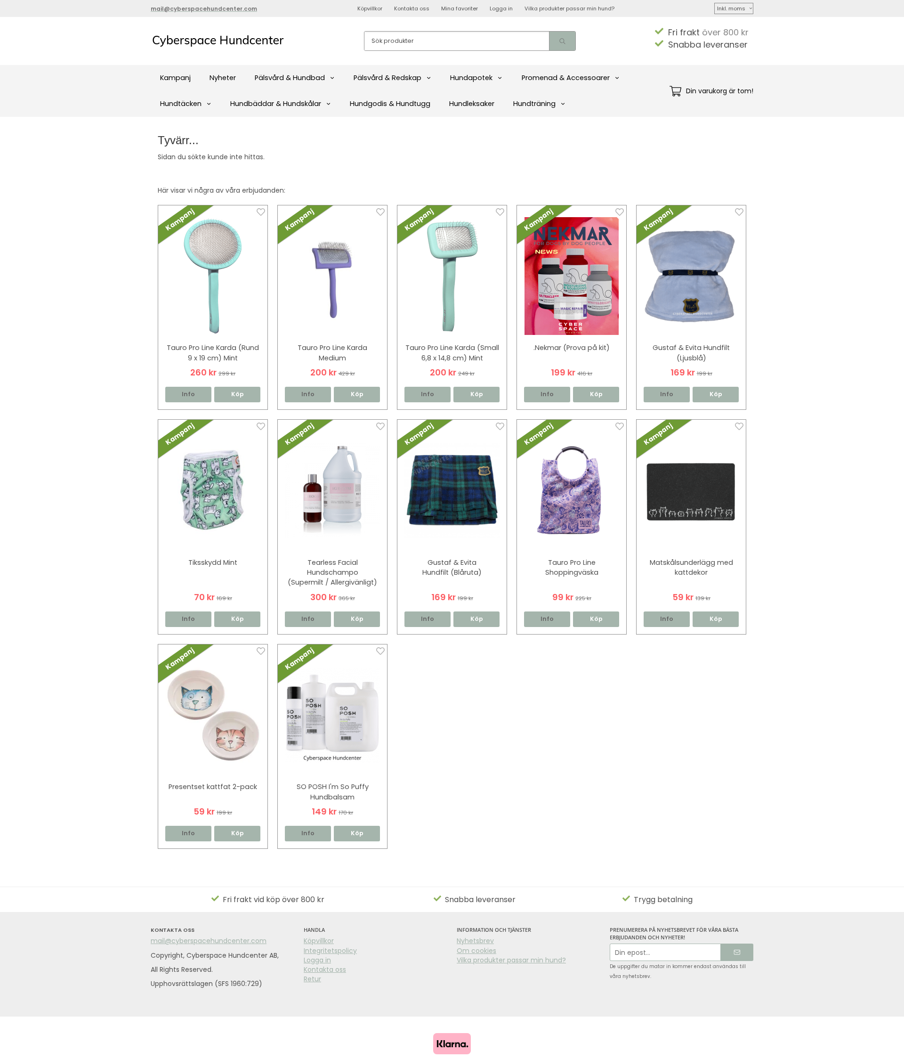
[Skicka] (737, 952)
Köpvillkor (369, 8)
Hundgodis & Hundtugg (390, 103)
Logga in (501, 8)
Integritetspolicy (330, 950)
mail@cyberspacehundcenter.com (208, 940)
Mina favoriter (459, 8)
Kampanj (175, 77)
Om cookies (476, 950)
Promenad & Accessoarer (566, 77)
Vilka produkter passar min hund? (569, 8)
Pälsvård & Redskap (387, 77)
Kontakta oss (411, 8)
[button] (237, 394)
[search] (562, 41)
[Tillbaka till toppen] (740, 1046)
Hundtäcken (181, 103)
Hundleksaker (471, 103)
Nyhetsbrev (475, 940)
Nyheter (223, 77)
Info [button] (188, 394)
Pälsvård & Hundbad (290, 77)
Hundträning (534, 103)
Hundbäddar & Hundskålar (275, 103)
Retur (312, 979)
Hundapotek (471, 77)
